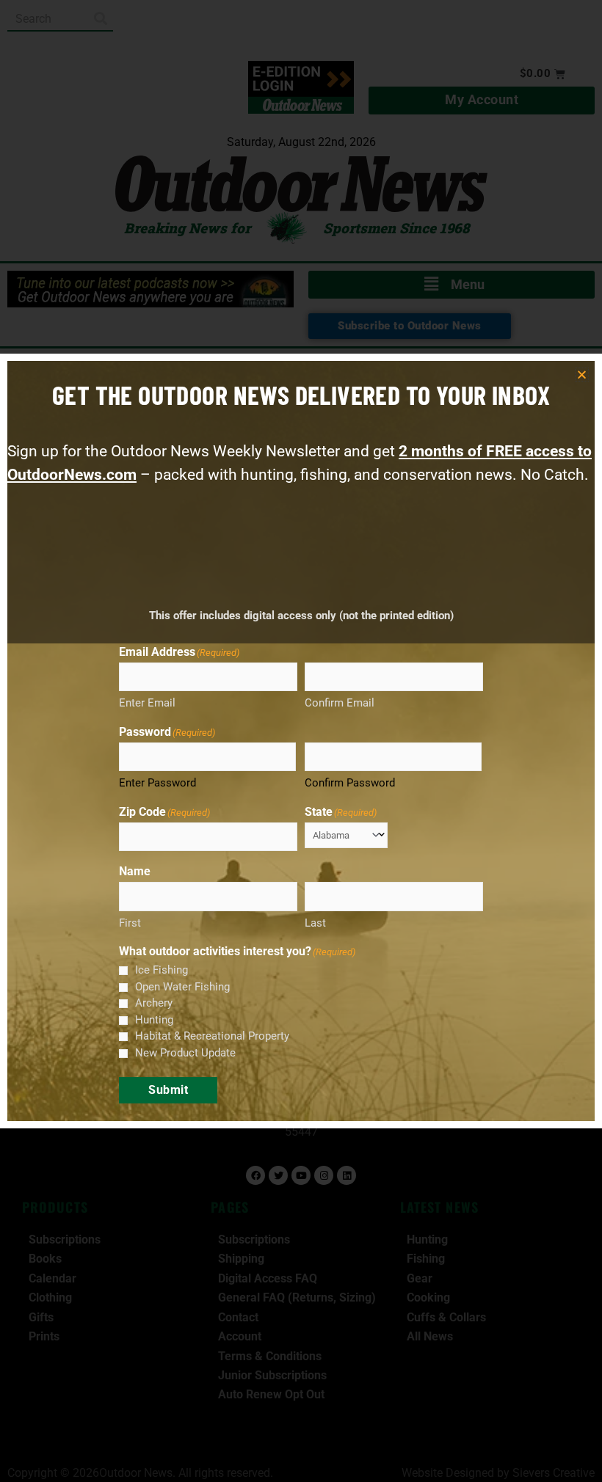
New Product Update (185, 1052)
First (130, 923)
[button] (581, 374)
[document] (301, 741)
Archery (154, 1003)
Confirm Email (339, 702)
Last (315, 923)
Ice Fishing (161, 970)
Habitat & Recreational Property (212, 1036)
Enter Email (147, 702)
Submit (168, 1090)
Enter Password (157, 782)
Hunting (154, 1019)
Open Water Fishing (182, 986)
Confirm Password (350, 782)
